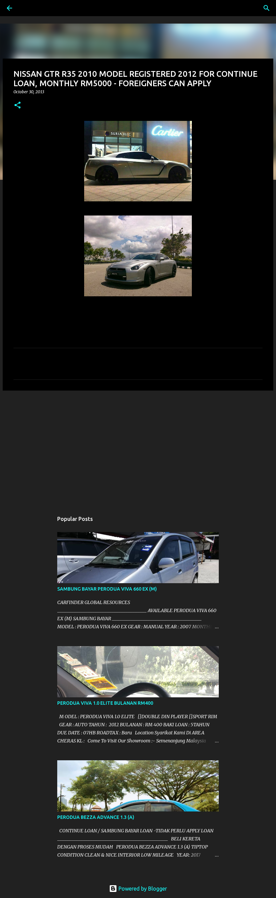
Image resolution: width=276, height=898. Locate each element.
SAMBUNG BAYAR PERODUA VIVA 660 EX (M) (107, 589)
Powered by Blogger (142, 889)
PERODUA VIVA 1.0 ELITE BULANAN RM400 (105, 703)
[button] (17, 105)
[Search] (28, 8)
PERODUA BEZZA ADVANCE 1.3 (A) (95, 817)
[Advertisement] (138, 448)
